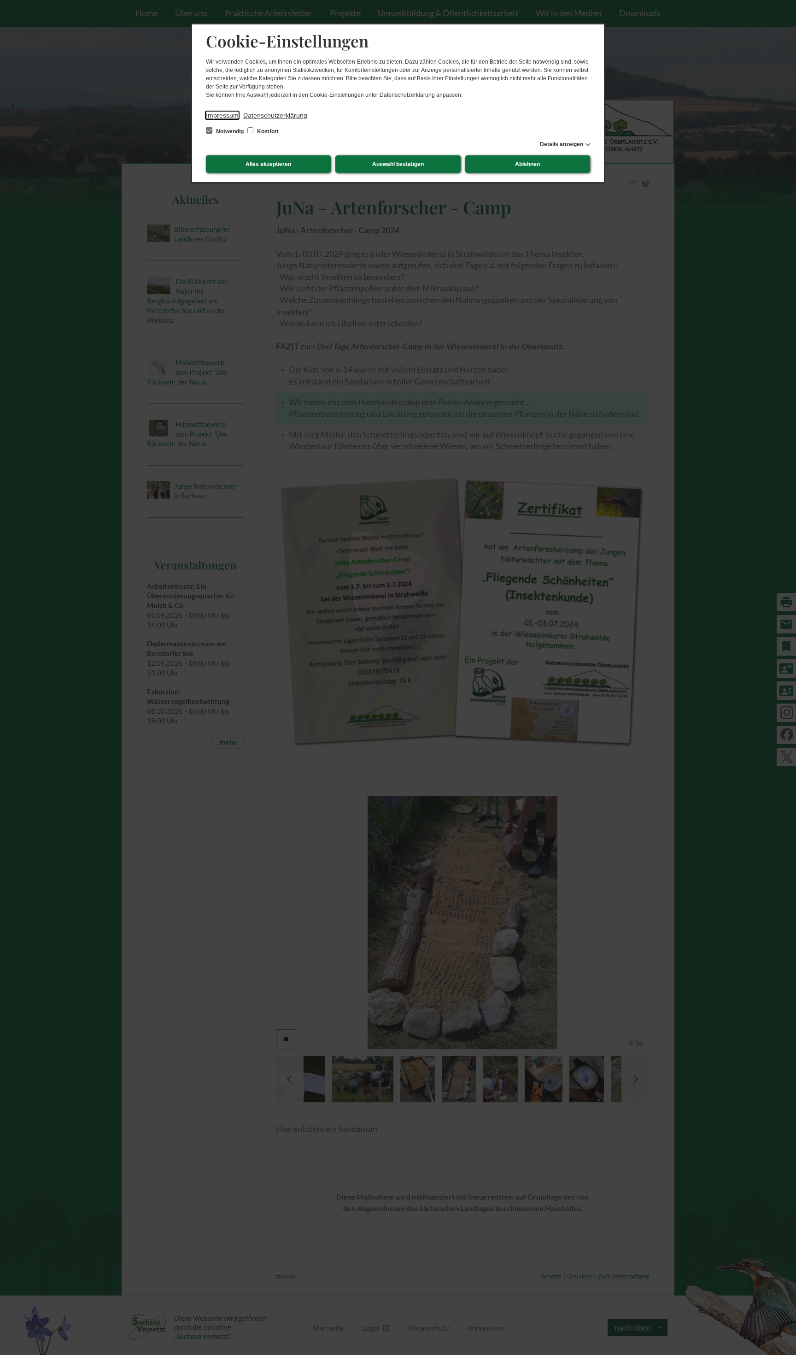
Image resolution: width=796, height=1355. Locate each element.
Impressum (222, 115)
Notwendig (230, 131)
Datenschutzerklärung (275, 115)
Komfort (267, 131)
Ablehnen (527, 164)
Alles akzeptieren (268, 164)
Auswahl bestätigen (398, 164)
